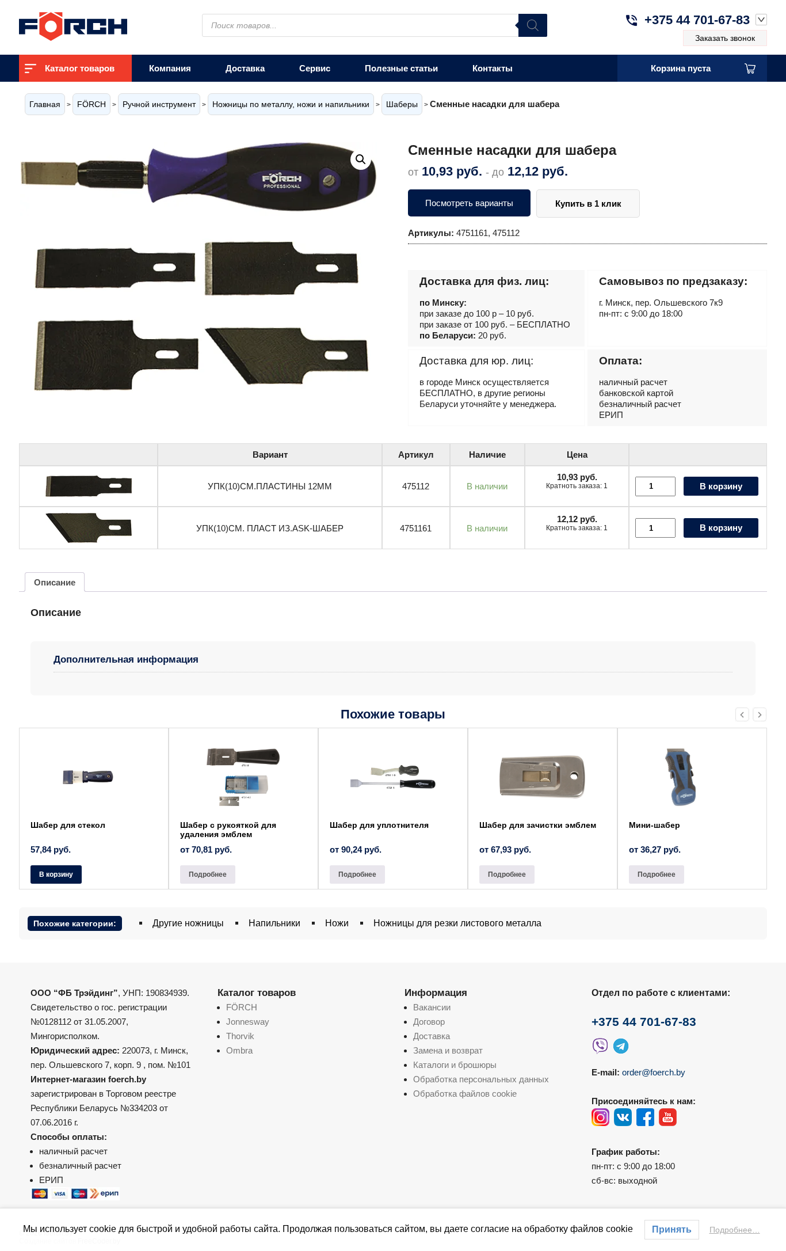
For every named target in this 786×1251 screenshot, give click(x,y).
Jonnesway (247, 1021)
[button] (360, 159)
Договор (429, 1021)
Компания (170, 68)
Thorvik (240, 1036)
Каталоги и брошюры (455, 1065)
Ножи (337, 923)
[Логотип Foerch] (94, 25)
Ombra (239, 1050)
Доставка (245, 68)
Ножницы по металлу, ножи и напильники (290, 104)
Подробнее (208, 874)
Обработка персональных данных (481, 1079)
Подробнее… (734, 1229)
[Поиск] (532, 25)
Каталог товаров (80, 68)
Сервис (314, 68)
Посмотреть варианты (469, 203)
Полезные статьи (401, 68)
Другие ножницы (188, 923)
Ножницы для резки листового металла (457, 923)
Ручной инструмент (159, 104)
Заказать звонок (725, 38)
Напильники (274, 923)
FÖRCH (91, 104)
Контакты (492, 68)
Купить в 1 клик (588, 203)
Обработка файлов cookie (465, 1093)
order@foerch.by (653, 1072)
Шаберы (402, 104)
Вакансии (432, 1007)
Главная (44, 104)
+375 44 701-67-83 (697, 20)
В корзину (721, 486)
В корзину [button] (56, 874)
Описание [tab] (54, 582)
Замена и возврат (448, 1050)
